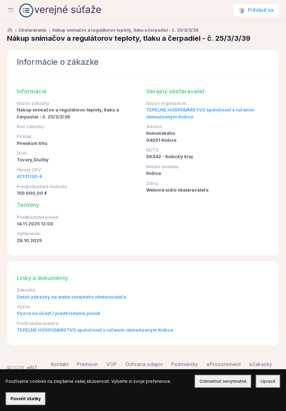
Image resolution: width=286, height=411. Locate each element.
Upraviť (268, 381)
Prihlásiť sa (260, 10)
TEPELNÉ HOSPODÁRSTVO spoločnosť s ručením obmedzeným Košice (95, 330)
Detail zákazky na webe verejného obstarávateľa (71, 297)
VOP (111, 364)
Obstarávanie (32, 30)
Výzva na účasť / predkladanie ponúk (58, 313)
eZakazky (260, 364)
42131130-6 (30, 176)
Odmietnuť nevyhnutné (223, 381)
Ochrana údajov (144, 364)
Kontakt (59, 364)
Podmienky (184, 364)
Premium (87, 364)
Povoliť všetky (25, 398)
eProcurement (223, 364)
